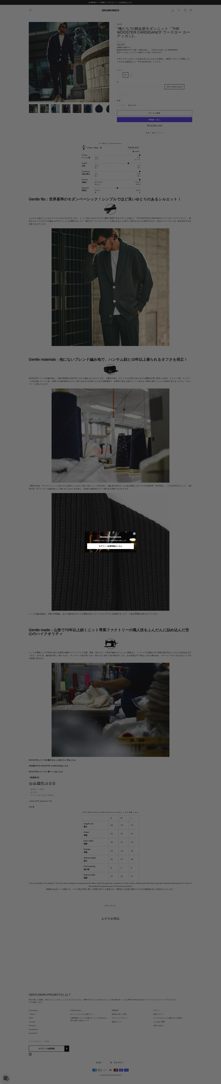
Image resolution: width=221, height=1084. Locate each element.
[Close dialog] (134, 533)
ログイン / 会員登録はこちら (110, 546)
